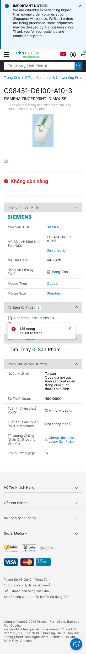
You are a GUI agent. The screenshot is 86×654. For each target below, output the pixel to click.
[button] (7, 54)
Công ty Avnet (14, 621)
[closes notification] (80, 5)
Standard (54, 293)
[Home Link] (36, 54)
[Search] (78, 66)
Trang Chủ (12, 77)
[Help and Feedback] (76, 644)
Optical (52, 283)
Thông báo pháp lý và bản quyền (28, 585)
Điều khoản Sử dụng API (50, 597)
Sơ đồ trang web (16, 597)
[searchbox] (39, 66)
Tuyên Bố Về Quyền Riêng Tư (26, 579)
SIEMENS (54, 227)
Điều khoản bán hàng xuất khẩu (27, 591)
